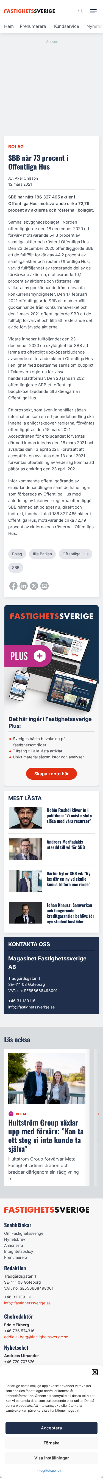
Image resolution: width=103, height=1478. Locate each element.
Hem (9, 26)
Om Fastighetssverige (23, 1233)
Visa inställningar (51, 1458)
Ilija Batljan (42, 553)
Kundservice (66, 26)
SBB (16, 567)
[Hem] (30, 11)
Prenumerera (33, 26)
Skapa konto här (51, 773)
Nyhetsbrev (14, 1239)
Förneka (52, 1443)
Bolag (16, 146)
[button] (95, 1372)
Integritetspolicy (49, 1470)
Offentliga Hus (75, 553)
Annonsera (13, 1245)
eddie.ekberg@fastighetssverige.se (36, 1336)
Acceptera (51, 1427)
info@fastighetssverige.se (31, 1007)
